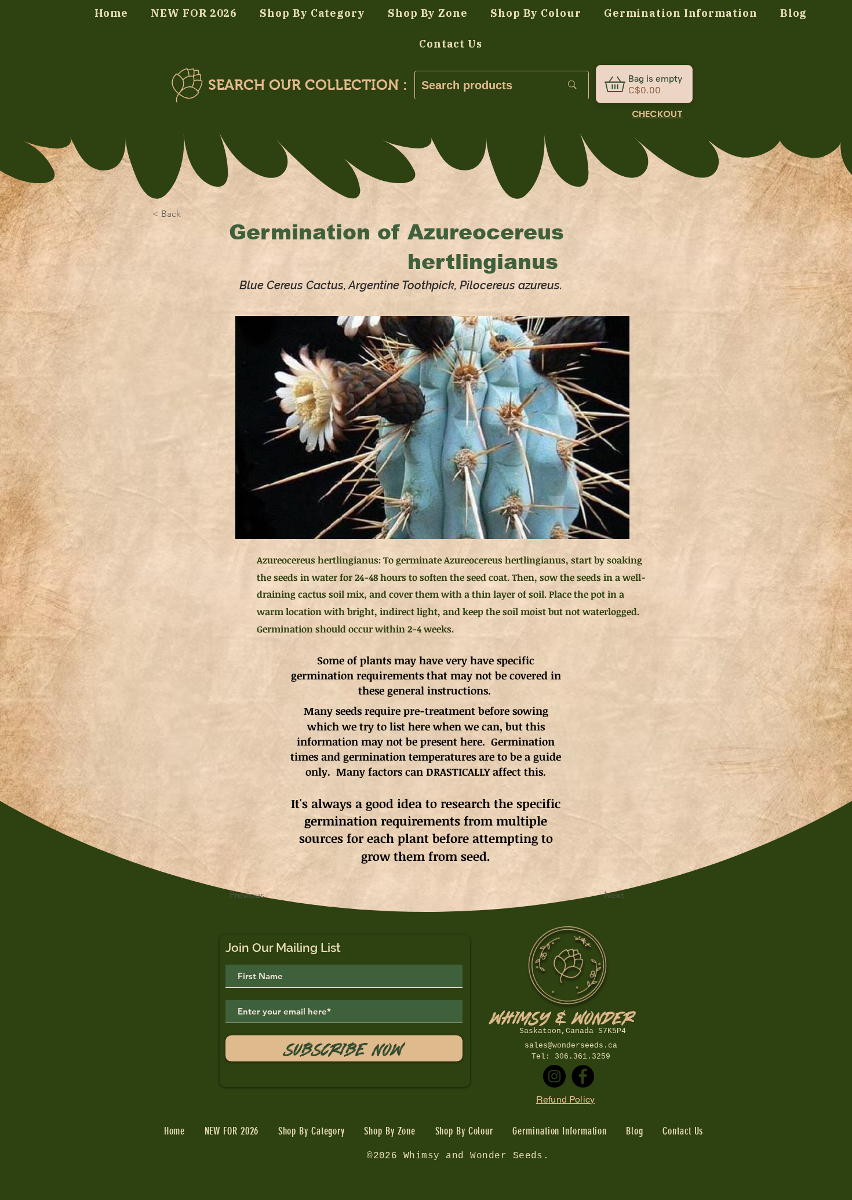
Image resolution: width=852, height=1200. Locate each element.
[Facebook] (582, 1076)
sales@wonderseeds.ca (571, 1045)
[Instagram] (554, 1076)
